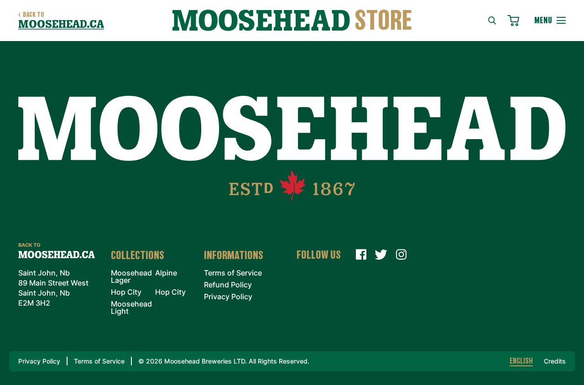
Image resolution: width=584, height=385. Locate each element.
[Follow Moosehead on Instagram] (401, 254)
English (521, 361)
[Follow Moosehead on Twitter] (381, 254)
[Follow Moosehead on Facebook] (361, 254)
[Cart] (515, 19)
